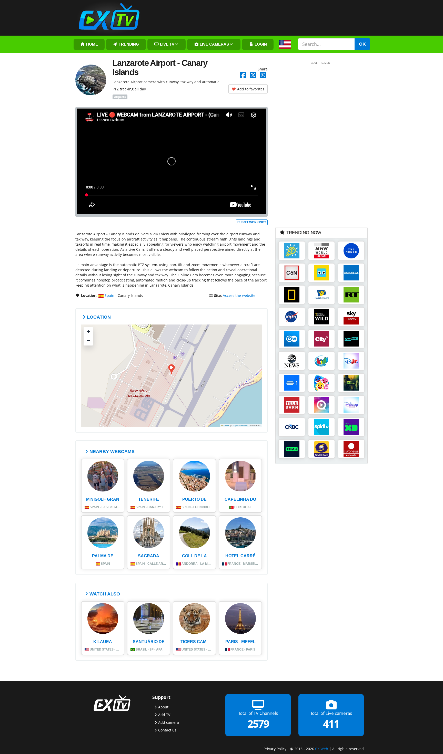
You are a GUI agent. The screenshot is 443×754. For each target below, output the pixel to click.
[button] (171, 369)
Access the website (239, 295)
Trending (128, 44)
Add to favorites (250, 89)
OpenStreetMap (241, 425)
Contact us (167, 730)
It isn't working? (251, 222)
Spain (109, 295)
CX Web (321, 748)
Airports (120, 97)
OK (362, 44)
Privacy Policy (275, 748)
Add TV (164, 714)
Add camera (168, 722)
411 (331, 724)
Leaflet (226, 425)
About (163, 707)
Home (91, 44)
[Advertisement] (313, 144)
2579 (258, 724)
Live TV (166, 44)
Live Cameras (214, 44)
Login (260, 44)
